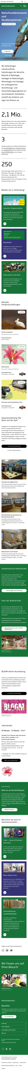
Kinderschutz (23, 1062)
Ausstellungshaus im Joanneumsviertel (15, 148)
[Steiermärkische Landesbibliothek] (4, 934)
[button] (21, 5)
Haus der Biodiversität (7, 152)
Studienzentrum (8, 150)
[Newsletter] (4, 256)
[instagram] (7, 950)
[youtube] (11, 950)
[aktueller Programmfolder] (4, 223)
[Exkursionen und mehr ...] (4, 290)
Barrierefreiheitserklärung (7, 1065)
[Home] (8, 6)
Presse (20, 1065)
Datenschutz (15, 1062)
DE (22, 1)
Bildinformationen (6, 651)
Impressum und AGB (6, 1062)
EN (25, 1)
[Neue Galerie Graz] (4, 892)
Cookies (3, 1068)
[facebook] (2, 950)
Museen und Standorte (7, 1)
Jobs (16, 1065)
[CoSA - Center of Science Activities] (4, 856)
